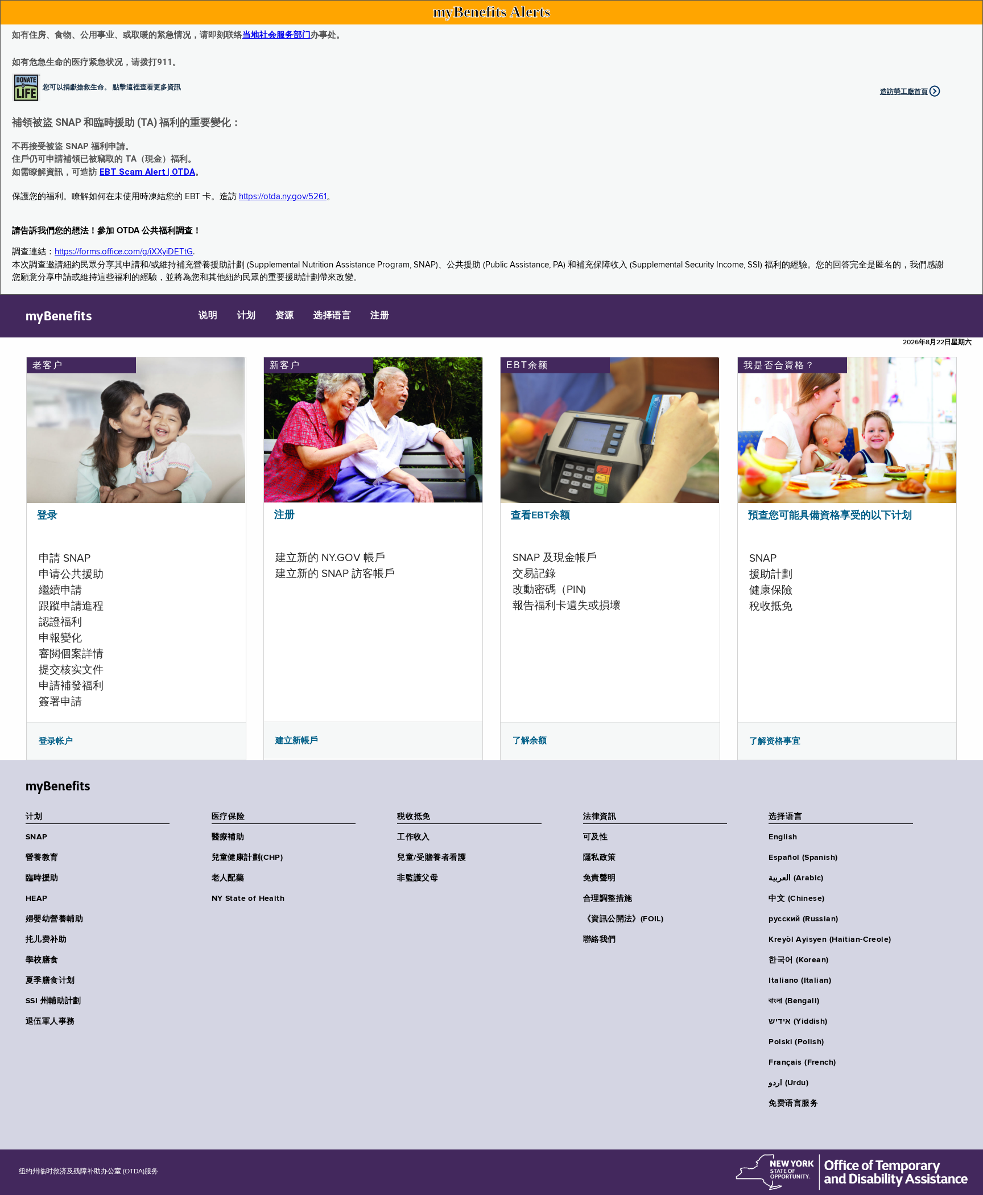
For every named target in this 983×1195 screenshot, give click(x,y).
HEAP (37, 899)
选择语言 (332, 315)
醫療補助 (228, 837)
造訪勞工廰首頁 (904, 92)
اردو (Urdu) (788, 1083)
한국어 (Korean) (798, 960)
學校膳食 (42, 960)
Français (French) (802, 1062)
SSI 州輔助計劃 (53, 1001)
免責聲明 (599, 878)
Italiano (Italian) (800, 980)
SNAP (37, 837)
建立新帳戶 (296, 740)
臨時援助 (42, 878)
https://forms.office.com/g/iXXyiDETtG (124, 252)
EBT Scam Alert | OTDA (147, 172)
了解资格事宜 (774, 741)
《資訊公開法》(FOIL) (623, 919)
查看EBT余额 (540, 515)
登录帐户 (56, 741)
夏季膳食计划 (50, 980)
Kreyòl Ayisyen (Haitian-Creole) (830, 939)
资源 (284, 315)
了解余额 (530, 740)
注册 (379, 315)
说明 (208, 315)
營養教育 (42, 858)
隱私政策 (599, 858)
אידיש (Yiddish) (798, 1021)
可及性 (595, 837)
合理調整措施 (608, 899)
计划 (246, 315)
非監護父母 (417, 878)
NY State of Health (248, 899)
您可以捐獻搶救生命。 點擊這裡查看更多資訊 (112, 86)
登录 (47, 515)
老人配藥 (228, 878)
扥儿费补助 (46, 939)
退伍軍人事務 (50, 1021)
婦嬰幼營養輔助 (54, 919)
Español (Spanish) (803, 858)
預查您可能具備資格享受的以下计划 (830, 515)
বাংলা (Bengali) (794, 1001)
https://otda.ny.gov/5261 (283, 196)
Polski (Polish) (796, 1042)
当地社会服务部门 (276, 35)
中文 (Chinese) (796, 899)
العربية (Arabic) (796, 878)
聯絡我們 (599, 939)
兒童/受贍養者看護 (431, 858)
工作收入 (413, 837)
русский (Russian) (803, 919)
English (783, 837)
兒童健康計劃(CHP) (247, 858)
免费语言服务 (793, 1103)
